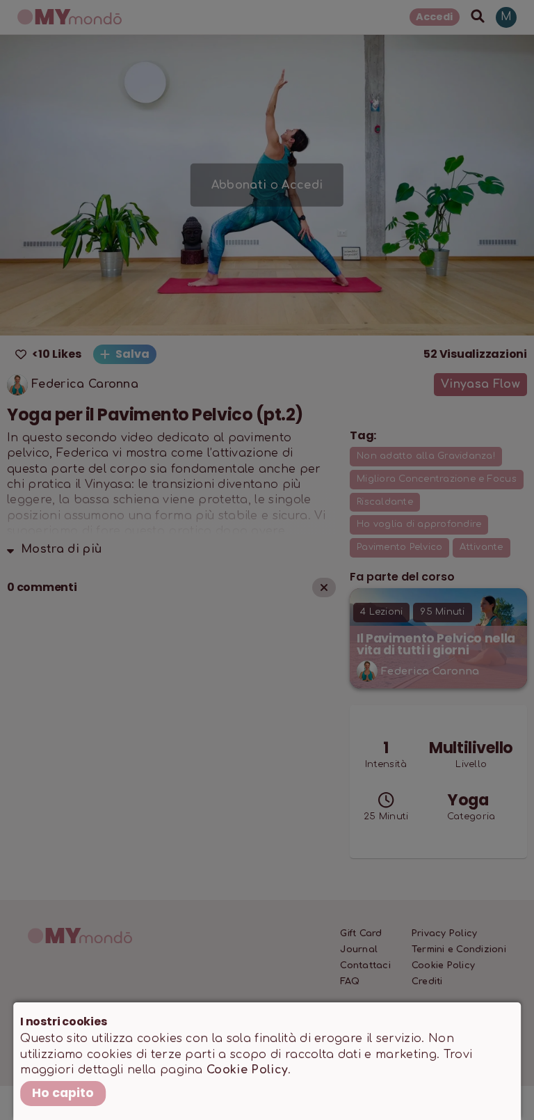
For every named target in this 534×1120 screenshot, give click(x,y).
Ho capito (63, 1092)
